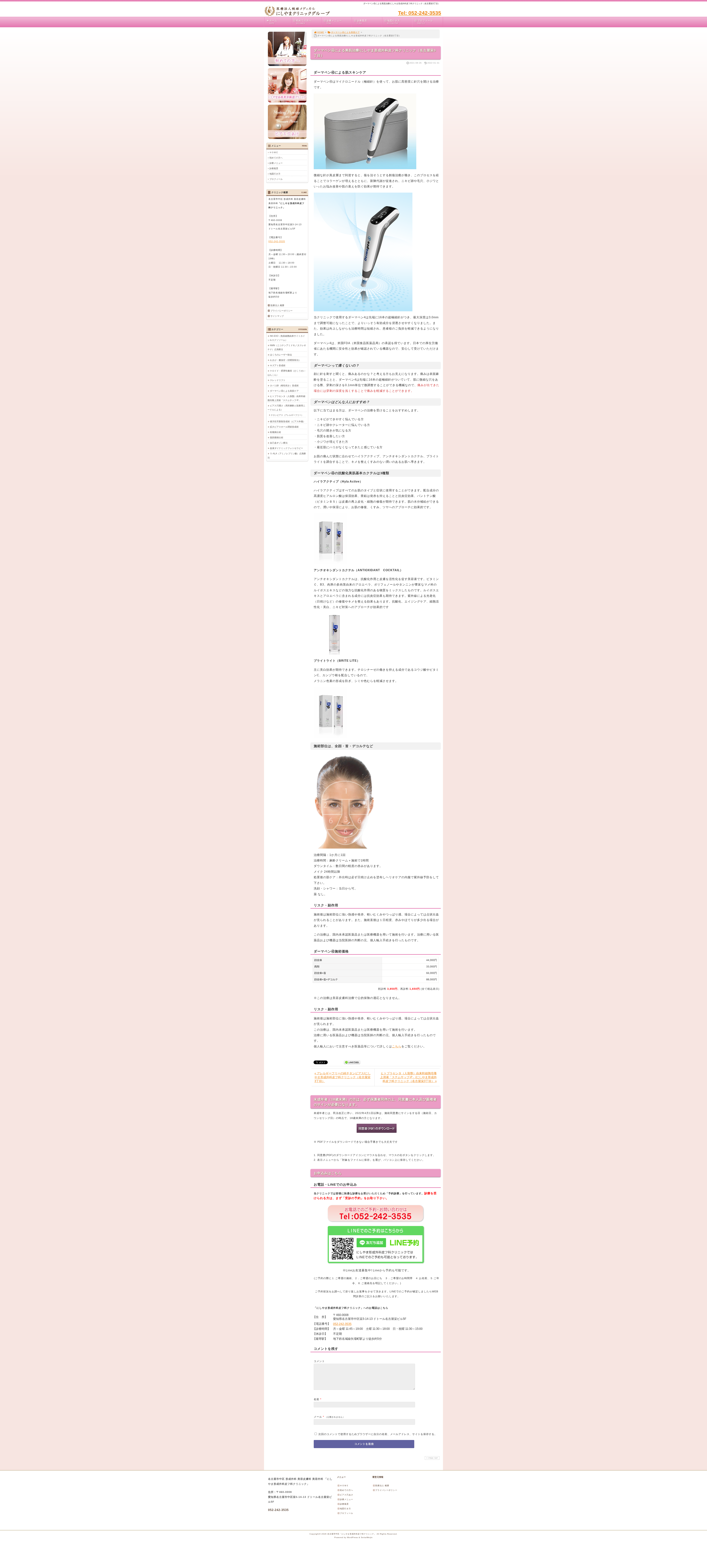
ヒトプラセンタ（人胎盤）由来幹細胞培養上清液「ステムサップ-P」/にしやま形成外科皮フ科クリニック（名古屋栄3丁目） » (408, 1077)
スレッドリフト (277, 380)
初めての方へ (304, 22)
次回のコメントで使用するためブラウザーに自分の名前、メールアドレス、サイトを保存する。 (377, 1434)
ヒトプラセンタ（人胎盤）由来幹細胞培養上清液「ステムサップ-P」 (286, 398)
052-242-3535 (342, 1324)
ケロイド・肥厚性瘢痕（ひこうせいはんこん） (286, 373)
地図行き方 (393, 22)
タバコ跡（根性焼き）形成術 (284, 385)
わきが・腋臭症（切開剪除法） (285, 360)
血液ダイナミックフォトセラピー (286, 448)
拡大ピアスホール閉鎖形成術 (284, 427)
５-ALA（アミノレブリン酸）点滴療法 (287, 455)
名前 (316, 1399)
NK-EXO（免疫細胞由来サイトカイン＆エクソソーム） (286, 338)
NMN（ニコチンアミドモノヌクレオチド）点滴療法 (287, 347)
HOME (320, 32)
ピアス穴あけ (346, 1495)
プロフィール (425, 22)
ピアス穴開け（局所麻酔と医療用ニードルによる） (286, 407)
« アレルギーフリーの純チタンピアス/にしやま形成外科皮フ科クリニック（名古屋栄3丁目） (342, 1077)
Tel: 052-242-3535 (419, 13)
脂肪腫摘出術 (276, 437)
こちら (396, 1046)
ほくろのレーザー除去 (281, 355)
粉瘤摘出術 (275, 432)
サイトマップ (277, 316)
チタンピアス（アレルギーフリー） (287, 415)
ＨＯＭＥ (273, 152)
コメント (319, 1361)
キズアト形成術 (277, 365)
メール (318, 1416)
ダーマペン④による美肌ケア (345, 32)
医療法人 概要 (277, 305)
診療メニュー (334, 22)
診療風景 (362, 22)
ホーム (273, 22)
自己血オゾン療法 (279, 443)
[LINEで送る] (352, 1062)
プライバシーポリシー (281, 310)
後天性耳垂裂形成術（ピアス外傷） (287, 421)
